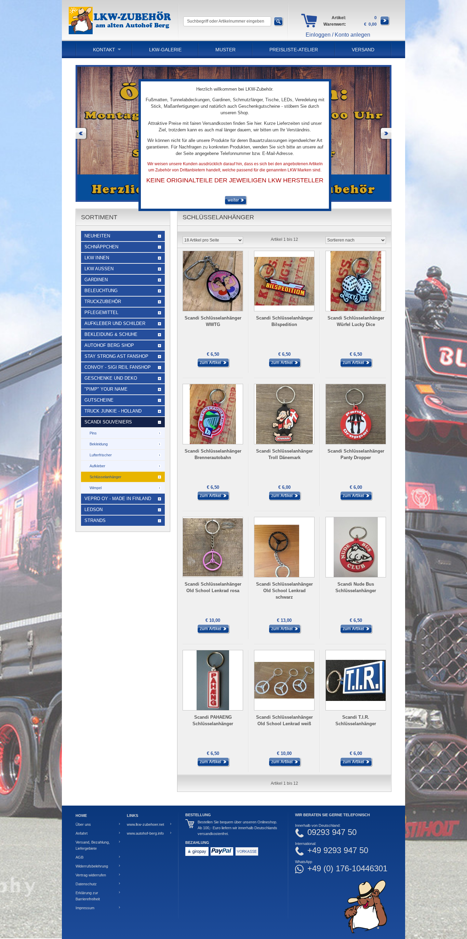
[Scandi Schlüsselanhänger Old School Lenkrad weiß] (284, 765)
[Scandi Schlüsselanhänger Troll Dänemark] (284, 499)
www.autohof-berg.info (145, 833)
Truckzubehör (102, 301)
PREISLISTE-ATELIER (293, 49)
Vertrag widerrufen (91, 875)
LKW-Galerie (165, 49)
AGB (79, 857)
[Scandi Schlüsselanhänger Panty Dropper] (356, 499)
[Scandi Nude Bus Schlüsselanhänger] (356, 632)
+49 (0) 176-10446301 (347, 868)
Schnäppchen (101, 246)
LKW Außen (99, 268)
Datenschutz (86, 884)
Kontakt (104, 49)
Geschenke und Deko (110, 378)
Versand (363, 49)
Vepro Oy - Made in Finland (117, 498)
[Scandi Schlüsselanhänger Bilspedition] (284, 366)
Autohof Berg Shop (109, 345)
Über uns (83, 824)
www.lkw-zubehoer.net (145, 824)
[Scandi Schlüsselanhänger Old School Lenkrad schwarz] (284, 632)
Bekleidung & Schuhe (110, 334)
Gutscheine (99, 400)
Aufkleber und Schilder (114, 323)
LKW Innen (96, 257)
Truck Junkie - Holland (113, 411)
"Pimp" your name (106, 389)
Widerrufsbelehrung (92, 866)
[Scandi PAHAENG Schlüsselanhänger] (213, 765)
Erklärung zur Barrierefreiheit (88, 896)
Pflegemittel (101, 312)
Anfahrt (82, 833)
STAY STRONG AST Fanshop (116, 356)
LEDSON (93, 509)
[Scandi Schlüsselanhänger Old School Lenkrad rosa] (213, 632)
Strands (95, 520)
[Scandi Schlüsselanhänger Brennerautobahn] (213, 499)
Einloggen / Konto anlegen (338, 35)
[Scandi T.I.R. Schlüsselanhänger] (356, 765)
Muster (225, 49)
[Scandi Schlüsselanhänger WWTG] (213, 366)
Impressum (85, 908)
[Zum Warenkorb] (385, 24)
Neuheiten (97, 235)
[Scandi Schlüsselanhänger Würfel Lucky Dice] (356, 366)
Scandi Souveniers (108, 422)
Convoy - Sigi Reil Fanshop (117, 367)
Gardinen (96, 279)
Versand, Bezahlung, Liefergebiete (93, 845)
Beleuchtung (101, 290)
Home (81, 815)
